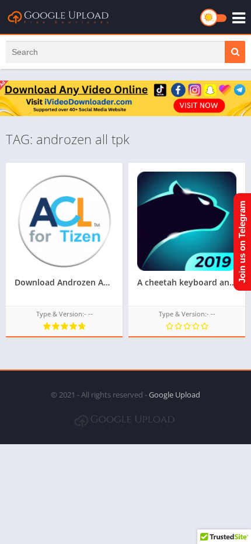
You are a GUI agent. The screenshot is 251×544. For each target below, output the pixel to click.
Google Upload (174, 394)
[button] (235, 52)
